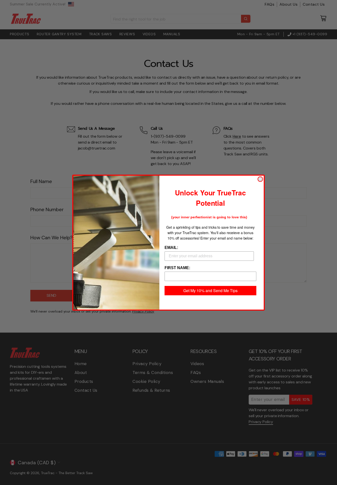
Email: (171, 247)
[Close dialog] (260, 179)
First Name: (177, 268)
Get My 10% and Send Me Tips (210, 290)
